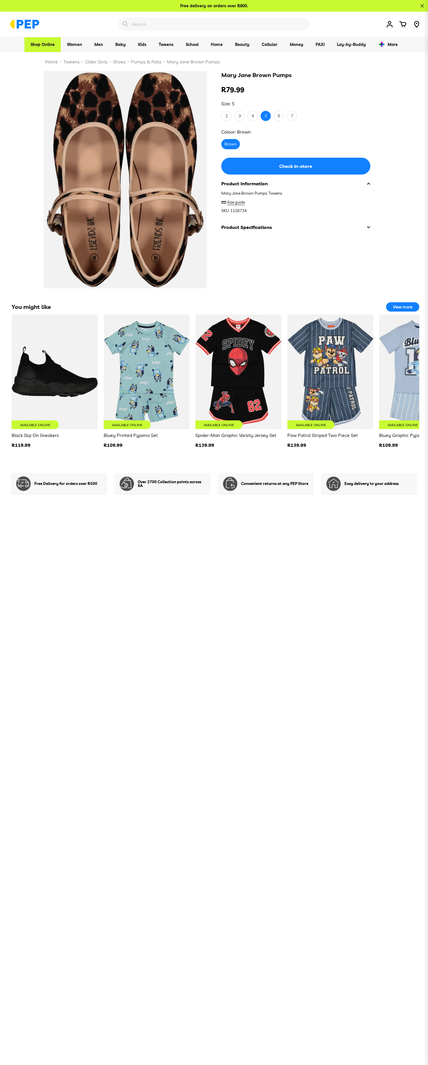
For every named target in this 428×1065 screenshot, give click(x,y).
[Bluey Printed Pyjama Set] (147, 371)
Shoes (119, 62)
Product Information (244, 183)
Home (51, 62)
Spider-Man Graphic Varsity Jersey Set (235, 435)
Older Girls (96, 62)
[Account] (390, 24)
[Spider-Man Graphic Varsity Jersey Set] (238, 371)
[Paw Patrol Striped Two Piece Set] (330, 371)
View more (402, 307)
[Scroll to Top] (416, 1033)
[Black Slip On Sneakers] (55, 371)
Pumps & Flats (146, 62)
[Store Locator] (416, 24)
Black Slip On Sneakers (35, 435)
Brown (230, 144)
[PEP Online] (24, 24)
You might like (31, 306)
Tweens (71, 62)
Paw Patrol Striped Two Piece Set (322, 435)
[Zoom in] (194, 83)
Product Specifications (246, 227)
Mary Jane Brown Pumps (193, 62)
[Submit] (125, 24)
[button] (403, 24)
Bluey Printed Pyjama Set (131, 435)
